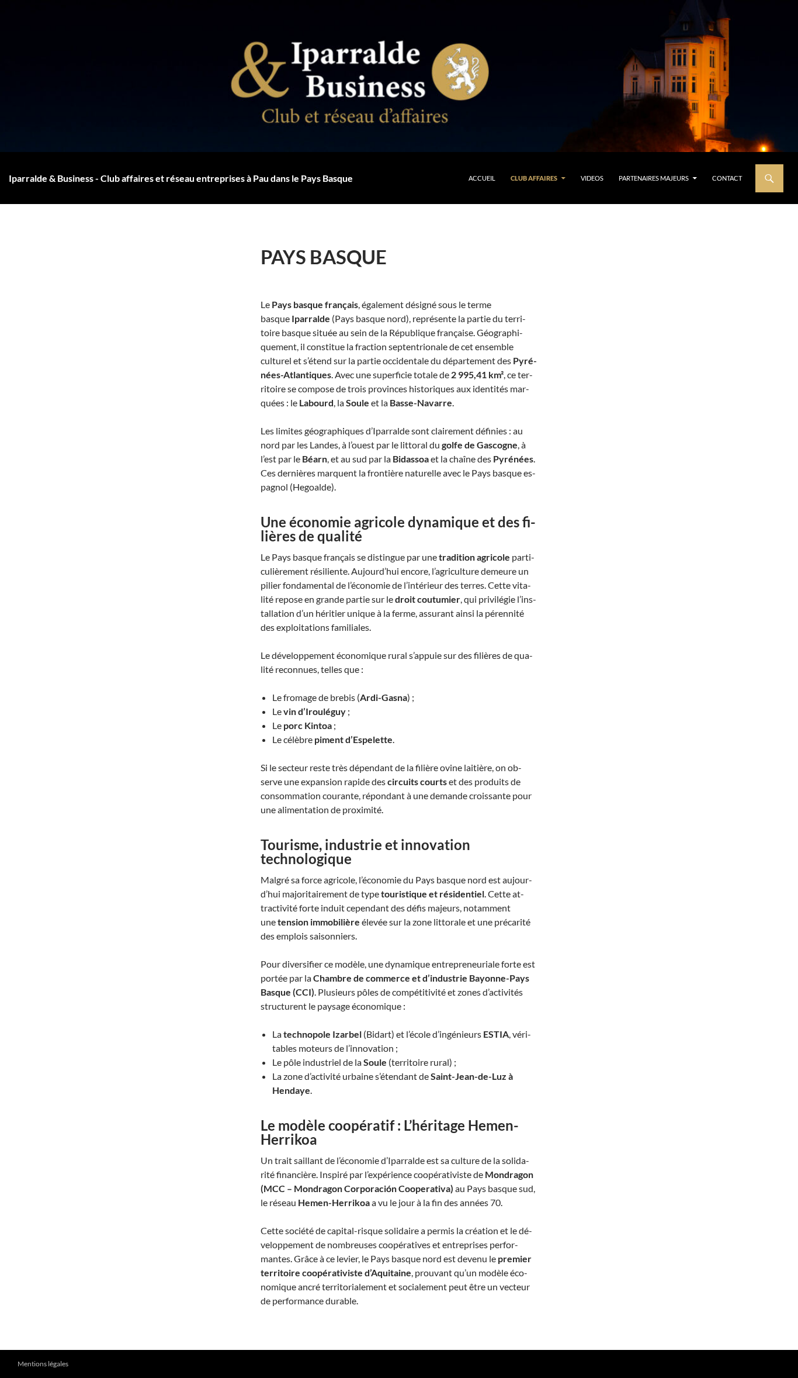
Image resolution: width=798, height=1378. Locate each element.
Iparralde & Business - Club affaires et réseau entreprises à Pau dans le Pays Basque (181, 178)
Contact (727, 178)
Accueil (482, 178)
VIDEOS (592, 178)
